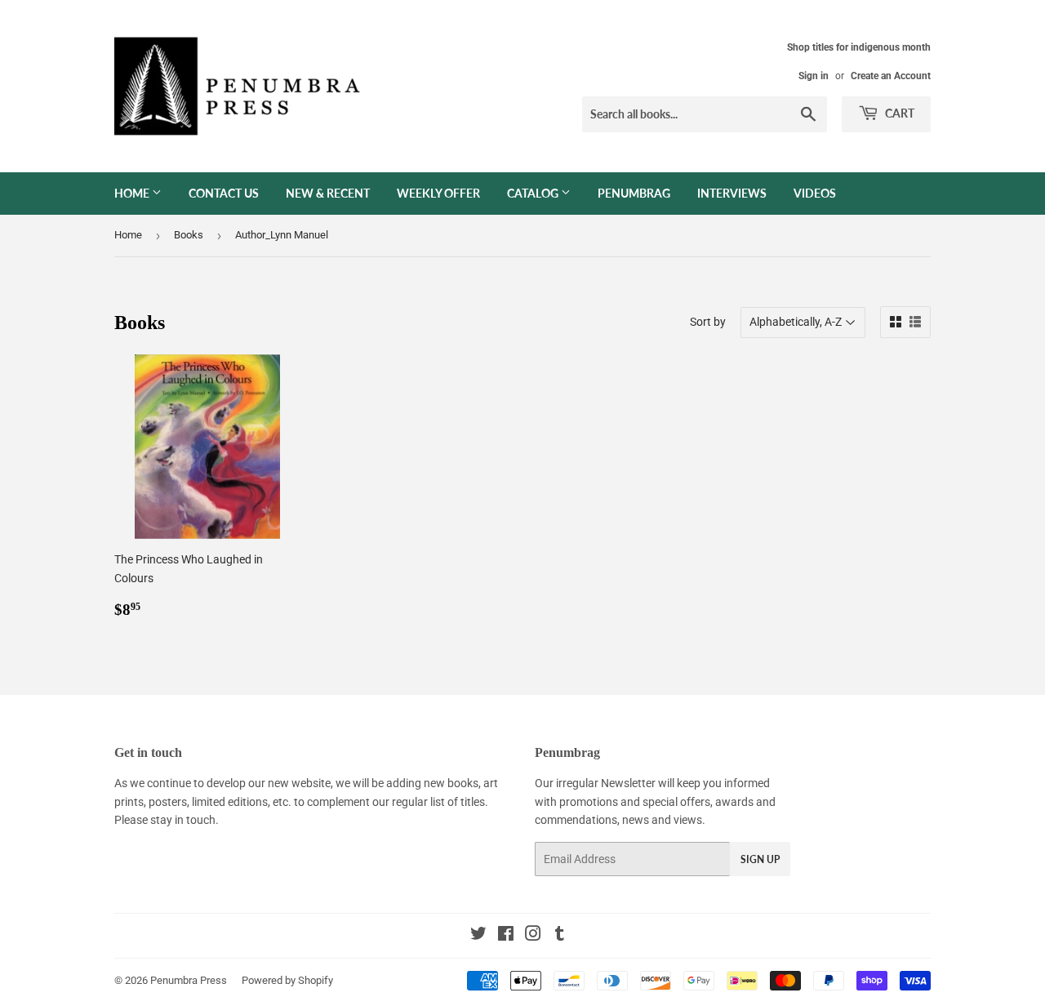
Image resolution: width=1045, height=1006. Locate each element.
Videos (815, 193)
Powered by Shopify (287, 980)
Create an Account (891, 76)
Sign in (813, 76)
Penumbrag (634, 193)
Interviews (732, 193)
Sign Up (760, 859)
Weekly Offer (438, 193)
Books (188, 235)
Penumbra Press (188, 980)
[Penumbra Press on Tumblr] (559, 935)
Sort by (708, 321)
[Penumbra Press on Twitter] (478, 935)
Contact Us (224, 193)
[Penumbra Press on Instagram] (533, 935)
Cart (898, 113)
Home (133, 193)
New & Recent (328, 193)
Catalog (534, 193)
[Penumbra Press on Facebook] (505, 935)
